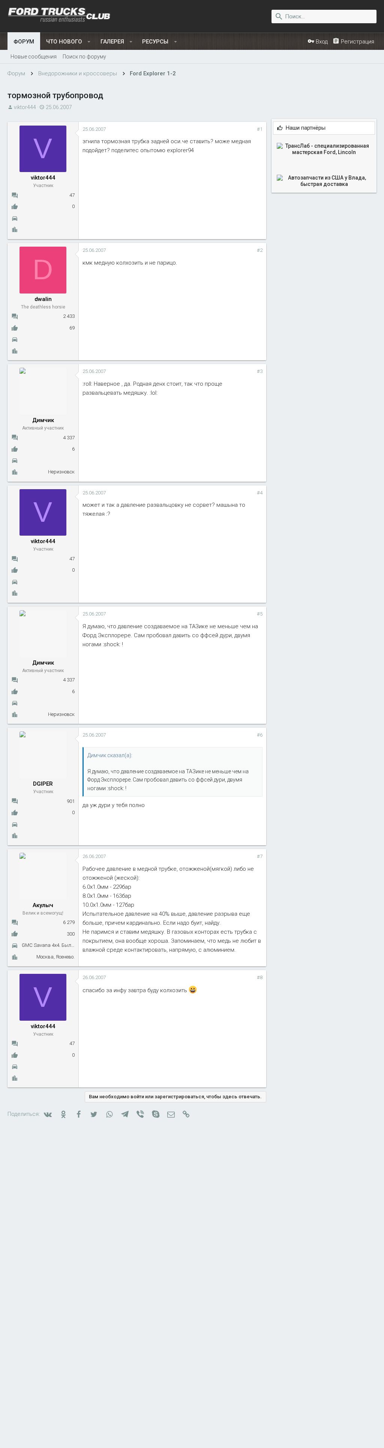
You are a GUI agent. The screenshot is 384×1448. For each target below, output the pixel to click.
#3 (259, 371)
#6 (259, 735)
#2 (259, 250)
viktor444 (25, 107)
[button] (89, 41)
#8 (259, 977)
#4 (259, 493)
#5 (259, 614)
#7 (259, 856)
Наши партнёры (306, 128)
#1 (259, 129)
